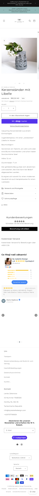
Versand (12, 101)
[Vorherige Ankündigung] (4, 3)
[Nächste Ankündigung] (35, 3)
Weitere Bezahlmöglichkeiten (19, 126)
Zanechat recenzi (19, 282)
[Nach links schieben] (15, 83)
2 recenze (9, 302)
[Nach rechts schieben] (24, 83)
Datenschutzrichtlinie (12, 373)
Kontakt (7, 377)
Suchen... (7, 382)
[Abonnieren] (32, 430)
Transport (7, 356)
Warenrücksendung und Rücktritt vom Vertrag (18, 362)
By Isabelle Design (18, 486)
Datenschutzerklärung (26, 488)
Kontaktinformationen (19, 491)
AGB (36, 488)
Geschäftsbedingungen (13, 368)
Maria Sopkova (12, 300)
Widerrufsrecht (12, 488)
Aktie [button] (5, 205)
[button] (4, 21)
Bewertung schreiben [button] (19, 229)
